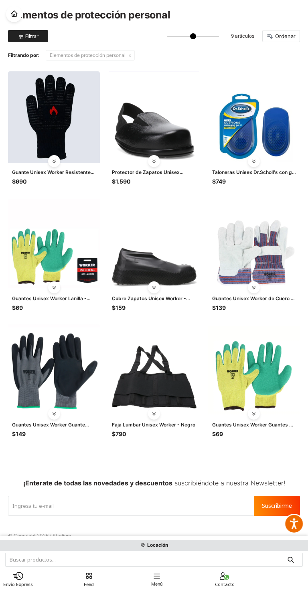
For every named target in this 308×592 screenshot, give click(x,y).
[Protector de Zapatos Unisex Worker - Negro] (154, 117)
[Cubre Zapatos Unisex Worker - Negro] (154, 243)
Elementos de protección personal (88, 55)
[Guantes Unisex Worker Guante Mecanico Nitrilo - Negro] (54, 370)
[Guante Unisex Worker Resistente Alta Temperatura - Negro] (54, 117)
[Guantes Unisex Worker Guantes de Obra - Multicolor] (254, 370)
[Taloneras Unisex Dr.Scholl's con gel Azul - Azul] (254, 117)
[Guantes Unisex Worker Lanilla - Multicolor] (54, 243)
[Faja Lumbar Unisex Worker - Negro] (154, 370)
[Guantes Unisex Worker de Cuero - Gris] (254, 243)
